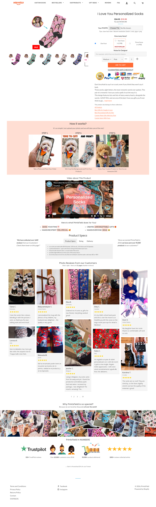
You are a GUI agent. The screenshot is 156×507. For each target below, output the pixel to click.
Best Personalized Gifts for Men (104, 113)
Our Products (75, 3)
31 (83, 396)
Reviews (108, 3)
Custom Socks (40, 3)
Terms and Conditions (18, 486)
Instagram (63, 489)
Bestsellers (57, 3)
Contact (13, 496)
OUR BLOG (14, 499)
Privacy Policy (15, 489)
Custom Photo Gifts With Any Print (105, 115)
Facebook (63, 486)
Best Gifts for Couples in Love (104, 110)
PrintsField (145, 486)
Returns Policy (15, 492)
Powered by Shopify (142, 489)
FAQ (118, 3)
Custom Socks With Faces (102, 118)
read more (108, 101)
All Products (98, 107)
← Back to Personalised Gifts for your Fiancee (78, 466)
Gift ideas (93, 3)
